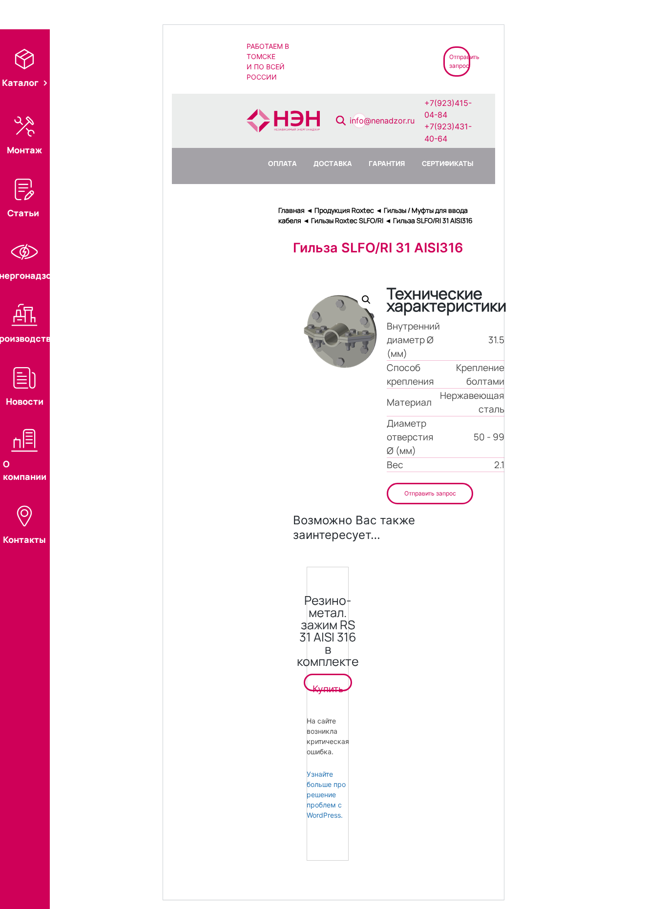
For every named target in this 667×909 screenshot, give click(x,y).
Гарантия (387, 163)
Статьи (23, 213)
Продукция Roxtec (344, 210)
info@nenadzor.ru (382, 120)
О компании (24, 470)
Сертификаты (448, 163)
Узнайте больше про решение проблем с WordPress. (326, 794)
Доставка (332, 163)
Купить (328, 687)
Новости (24, 401)
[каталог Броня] (393, 60)
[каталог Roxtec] (323, 60)
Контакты (24, 539)
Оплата (282, 163)
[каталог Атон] (358, 60)
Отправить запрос (430, 493)
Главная (291, 210)
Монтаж (24, 150)
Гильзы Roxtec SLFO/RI (347, 220)
